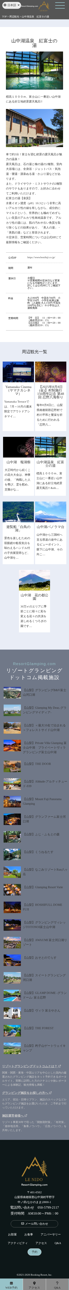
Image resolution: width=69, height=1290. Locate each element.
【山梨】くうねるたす (38, 852)
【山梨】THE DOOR (37, 763)
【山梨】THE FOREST (38, 1028)
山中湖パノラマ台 (50, 527)
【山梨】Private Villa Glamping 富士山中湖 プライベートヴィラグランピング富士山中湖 (45, 747)
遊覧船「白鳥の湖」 (18, 528)
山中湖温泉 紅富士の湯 (50, 463)
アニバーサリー (51, 1234)
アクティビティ (18, 1243)
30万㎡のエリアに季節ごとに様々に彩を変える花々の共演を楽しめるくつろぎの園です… (34, 616)
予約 (34, 1252)
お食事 (28, 1234)
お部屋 (12, 1234)
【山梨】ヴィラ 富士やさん (41, 1010)
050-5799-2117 (48, 1207)
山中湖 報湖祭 (19, 462)
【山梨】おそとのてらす (40, 957)
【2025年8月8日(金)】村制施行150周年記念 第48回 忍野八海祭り (50, 392)
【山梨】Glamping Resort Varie (43, 887)
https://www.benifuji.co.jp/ (41, 257)
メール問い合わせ (36, 1223)
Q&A (58, 1243)
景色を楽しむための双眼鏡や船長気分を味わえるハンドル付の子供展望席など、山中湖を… (17, 548)
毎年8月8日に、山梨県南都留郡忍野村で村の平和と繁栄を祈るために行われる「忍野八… (50, 415)
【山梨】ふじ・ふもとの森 (41, 834)
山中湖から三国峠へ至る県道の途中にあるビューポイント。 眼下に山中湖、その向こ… (49, 544)
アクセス (41, 1243)
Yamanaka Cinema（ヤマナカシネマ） (18, 390)
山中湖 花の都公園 (34, 597)
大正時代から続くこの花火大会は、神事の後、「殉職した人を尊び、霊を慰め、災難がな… (17, 479)
